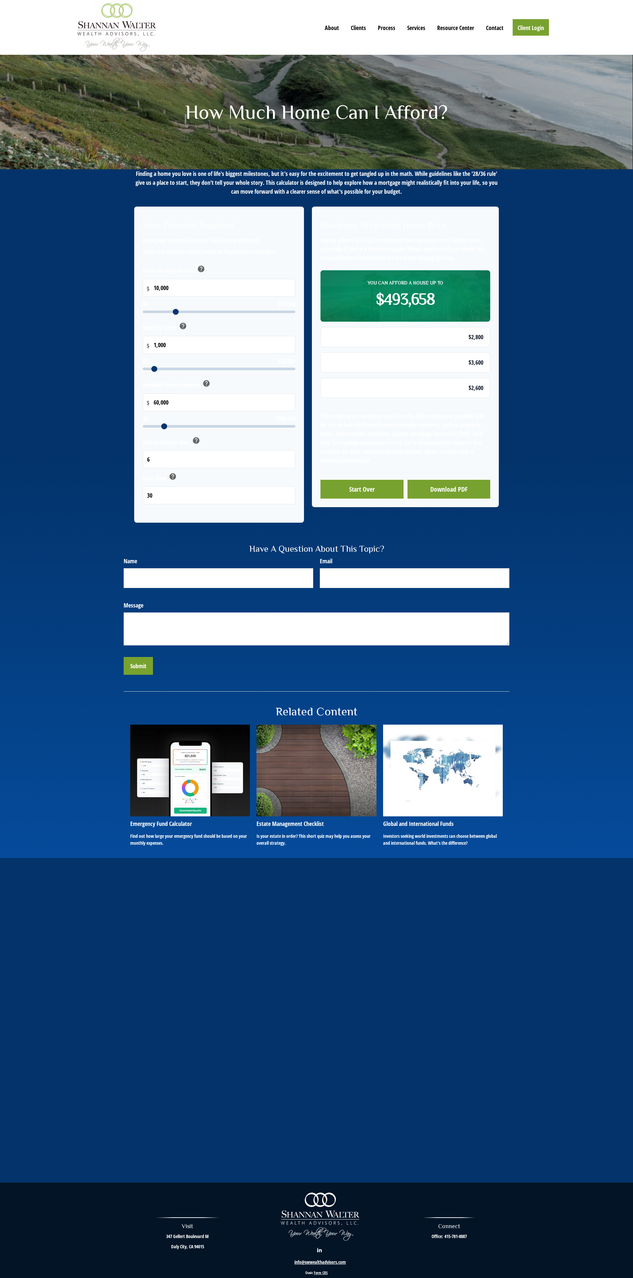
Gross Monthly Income (174, 270)
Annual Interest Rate (171, 441)
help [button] (201, 269)
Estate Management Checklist (290, 824)
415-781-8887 (455, 1236)
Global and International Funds (418, 824)
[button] (332, 27)
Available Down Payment (176, 384)
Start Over (362, 489)
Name (130, 561)
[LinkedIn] (319, 1249)
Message (133, 605)
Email (326, 561)
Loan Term (160, 477)
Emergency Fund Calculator (161, 824)
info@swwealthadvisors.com (320, 1262)
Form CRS (321, 1272)
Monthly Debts (165, 327)
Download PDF (448, 489)
